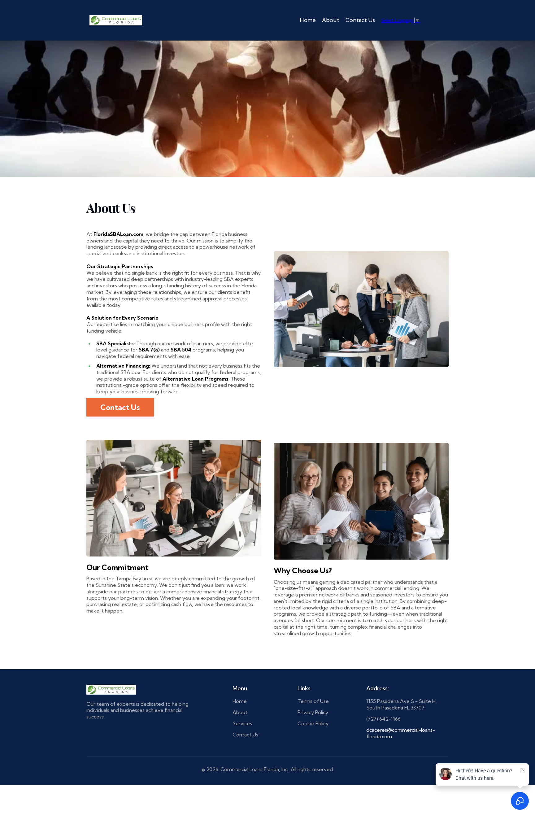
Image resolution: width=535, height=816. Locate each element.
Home (308, 20)
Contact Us (360, 20)
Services (242, 723)
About (330, 20)
